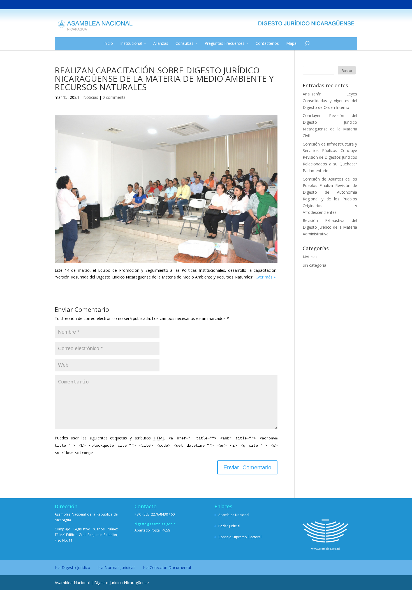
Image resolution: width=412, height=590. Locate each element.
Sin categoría (314, 265)
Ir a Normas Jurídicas (116, 567)
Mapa (291, 43)
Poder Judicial (229, 526)
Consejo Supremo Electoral (239, 537)
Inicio (108, 43)
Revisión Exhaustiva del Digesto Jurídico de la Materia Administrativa (330, 227)
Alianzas (160, 43)
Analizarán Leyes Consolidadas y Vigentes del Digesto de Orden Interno (330, 100)
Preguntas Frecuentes (224, 43)
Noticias (90, 97)
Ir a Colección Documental (167, 567)
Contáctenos (267, 43)
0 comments (114, 97)
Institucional (131, 43)
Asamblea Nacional (233, 514)
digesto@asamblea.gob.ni (155, 524)
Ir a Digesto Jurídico (72, 567)
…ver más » (265, 277)
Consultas (184, 43)
